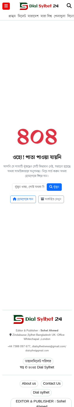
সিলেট (22, 16)
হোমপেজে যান (24, 199)
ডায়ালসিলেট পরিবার (38, 361)
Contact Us (52, 383)
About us (29, 383)
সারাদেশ (33, 16)
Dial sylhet (41, 392)
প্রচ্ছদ (12, 16)
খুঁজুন (55, 187)
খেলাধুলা (59, 16)
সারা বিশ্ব (46, 16)
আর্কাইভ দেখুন (52, 199)
